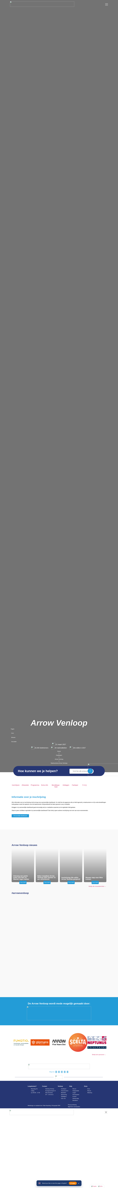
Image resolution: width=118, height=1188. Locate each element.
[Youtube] (64, 1072)
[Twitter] (67, 1072)
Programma (35, 785)
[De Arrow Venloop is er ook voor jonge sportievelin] (47, 903)
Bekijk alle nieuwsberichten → (97, 886)
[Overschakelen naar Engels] (93, 1186)
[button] (22, 882)
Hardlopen (59, 755)
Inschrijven (16, 785)
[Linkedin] (62, 1072)
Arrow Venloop (59, 759)
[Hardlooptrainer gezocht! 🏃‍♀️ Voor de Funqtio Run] (71, 903)
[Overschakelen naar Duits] (100, 1186)
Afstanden (25, 785)
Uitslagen (66, 785)
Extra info (44, 785)
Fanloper (75, 785)
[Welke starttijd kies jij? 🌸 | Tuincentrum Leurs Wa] (95, 903)
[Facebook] (56, 1072)
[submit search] (90, 771)
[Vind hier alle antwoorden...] (81, 771)
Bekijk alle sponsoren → (99, 1054)
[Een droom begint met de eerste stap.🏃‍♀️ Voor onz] (23, 941)
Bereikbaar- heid (56, 786)
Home (59, 751)
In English (73, 1183)
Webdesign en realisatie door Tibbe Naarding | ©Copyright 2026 (44, 1105)
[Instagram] (59, 1072)
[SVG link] (106, 4)
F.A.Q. (84, 785)
